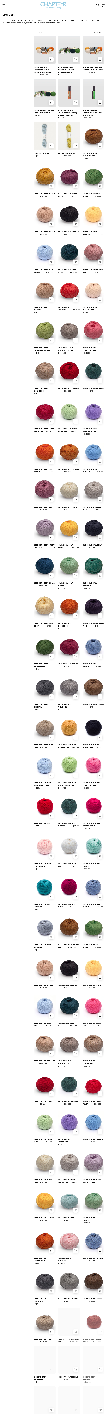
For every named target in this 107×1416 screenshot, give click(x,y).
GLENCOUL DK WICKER (44, 1339)
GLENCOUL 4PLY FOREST (93, 388)
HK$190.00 (38, 115)
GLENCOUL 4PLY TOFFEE (93, 704)
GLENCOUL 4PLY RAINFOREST (41, 665)
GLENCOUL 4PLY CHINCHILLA (65, 349)
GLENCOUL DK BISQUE (43, 985)
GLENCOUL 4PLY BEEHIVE (45, 193)
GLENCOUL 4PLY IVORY (68, 507)
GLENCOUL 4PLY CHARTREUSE (41, 349)
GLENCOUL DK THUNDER (69, 1298)
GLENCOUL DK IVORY (43, 1180)
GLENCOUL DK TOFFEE (92, 1298)
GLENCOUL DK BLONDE (92, 985)
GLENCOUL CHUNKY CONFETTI (91, 784)
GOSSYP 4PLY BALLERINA (40, 1378)
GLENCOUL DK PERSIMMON (40, 1259)
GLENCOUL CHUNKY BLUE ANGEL (42, 784)
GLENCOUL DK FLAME (43, 1101)
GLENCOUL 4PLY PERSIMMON (65, 624)
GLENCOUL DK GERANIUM (64, 1140)
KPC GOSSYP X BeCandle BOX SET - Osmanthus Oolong (43, 70)
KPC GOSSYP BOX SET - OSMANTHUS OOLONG (93, 68)
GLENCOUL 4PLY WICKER (45, 745)
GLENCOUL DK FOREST (68, 1101)
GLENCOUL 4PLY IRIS (43, 507)
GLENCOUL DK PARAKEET (89, 1219)
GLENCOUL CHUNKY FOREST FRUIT (91, 824)
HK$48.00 (38, 156)
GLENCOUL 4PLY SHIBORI (90, 665)
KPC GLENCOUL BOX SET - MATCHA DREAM (44, 111)
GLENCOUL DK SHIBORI (93, 1258)
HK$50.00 (74, 1342)
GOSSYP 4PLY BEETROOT (89, 1378)
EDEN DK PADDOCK (66, 153)
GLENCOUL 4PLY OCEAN (44, 583)
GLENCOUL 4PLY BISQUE (44, 231)
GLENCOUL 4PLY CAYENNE (65, 308)
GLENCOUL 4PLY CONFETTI (90, 349)
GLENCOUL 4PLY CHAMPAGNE (90, 308)
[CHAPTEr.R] (53, 5)
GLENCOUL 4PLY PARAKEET (65, 584)
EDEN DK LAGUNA (41, 153)
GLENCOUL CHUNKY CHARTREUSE (67, 784)
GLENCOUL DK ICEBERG (93, 1139)
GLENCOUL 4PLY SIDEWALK (41, 705)
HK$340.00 (62, 75)
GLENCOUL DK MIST (67, 1217)
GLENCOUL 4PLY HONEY (68, 469)
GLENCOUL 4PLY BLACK (68, 231)
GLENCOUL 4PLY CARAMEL (41, 308)
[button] (97, 5)
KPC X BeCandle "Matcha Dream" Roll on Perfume (92, 113)
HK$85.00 (75, 747)
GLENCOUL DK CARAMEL (44, 1061)
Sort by (37, 32)
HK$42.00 (86, 158)
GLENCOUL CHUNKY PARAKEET (91, 865)
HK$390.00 (43, 75)
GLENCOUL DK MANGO (44, 1217)
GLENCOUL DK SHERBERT (64, 1259)
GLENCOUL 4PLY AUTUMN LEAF (90, 154)
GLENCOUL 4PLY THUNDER (65, 705)
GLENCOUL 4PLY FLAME (68, 388)
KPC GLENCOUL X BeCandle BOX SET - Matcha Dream (67, 70)
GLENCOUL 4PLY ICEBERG (90, 470)
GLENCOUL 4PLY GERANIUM (90, 430)
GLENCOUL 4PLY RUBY (68, 664)
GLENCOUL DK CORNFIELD (89, 1062)
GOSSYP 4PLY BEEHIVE (68, 1377)
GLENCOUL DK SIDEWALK (40, 1299)
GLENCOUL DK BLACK (67, 985)
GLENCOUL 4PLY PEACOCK (90, 584)
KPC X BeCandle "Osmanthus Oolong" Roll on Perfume (68, 113)
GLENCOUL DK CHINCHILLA (64, 1062)
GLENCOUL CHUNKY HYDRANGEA (42, 865)
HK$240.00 (92, 72)
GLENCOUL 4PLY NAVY (92, 545)
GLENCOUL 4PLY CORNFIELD (41, 389)
